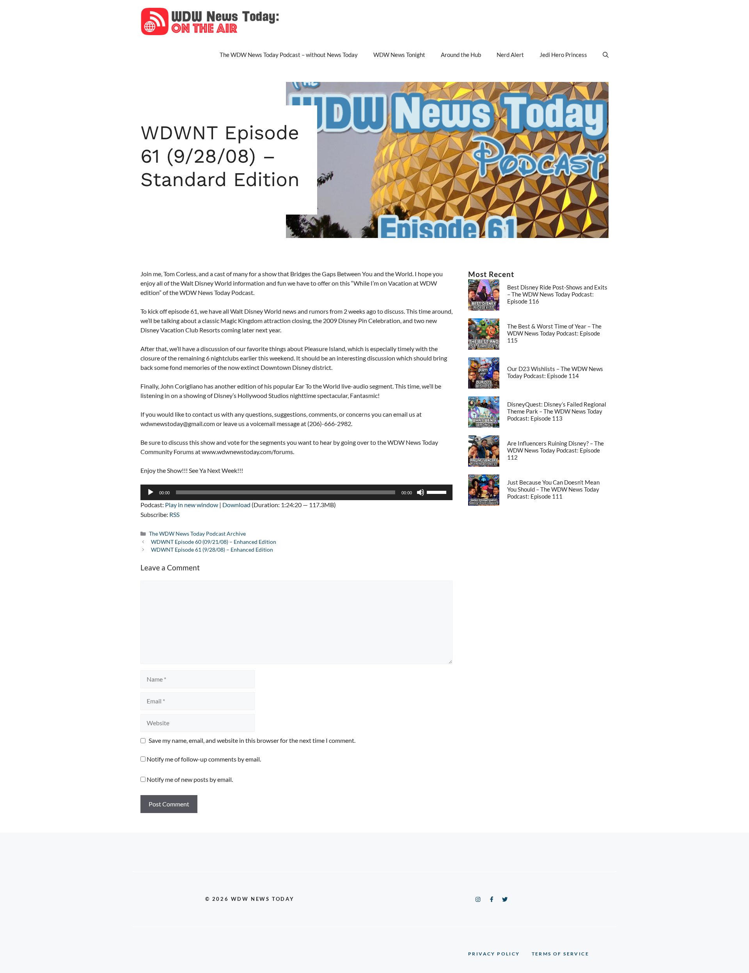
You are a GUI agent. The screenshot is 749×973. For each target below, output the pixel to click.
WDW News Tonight (399, 54)
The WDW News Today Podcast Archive (197, 534)
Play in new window (191, 504)
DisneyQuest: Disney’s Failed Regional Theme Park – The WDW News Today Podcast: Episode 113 (556, 411)
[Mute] (420, 492)
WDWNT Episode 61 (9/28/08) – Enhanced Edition (212, 550)
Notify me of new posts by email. (190, 779)
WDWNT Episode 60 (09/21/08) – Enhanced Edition (213, 542)
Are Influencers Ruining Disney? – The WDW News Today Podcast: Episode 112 (555, 450)
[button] (605, 54)
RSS (174, 514)
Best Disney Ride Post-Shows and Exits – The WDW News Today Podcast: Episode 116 (557, 294)
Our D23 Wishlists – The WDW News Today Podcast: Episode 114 (555, 372)
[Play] (150, 492)
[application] (296, 492)
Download (236, 504)
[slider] (438, 492)
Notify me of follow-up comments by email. (204, 759)
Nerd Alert (510, 54)
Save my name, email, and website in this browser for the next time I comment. (252, 740)
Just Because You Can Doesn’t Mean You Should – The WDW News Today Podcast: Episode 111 (553, 489)
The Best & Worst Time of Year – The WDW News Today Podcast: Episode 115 (554, 333)
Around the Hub (461, 54)
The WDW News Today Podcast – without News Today (289, 54)
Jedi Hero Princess (563, 54)
